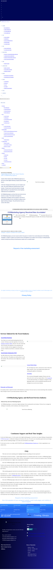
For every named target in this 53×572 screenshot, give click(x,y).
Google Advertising (7, 126)
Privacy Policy (26, 295)
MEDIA (3, 148)
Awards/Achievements (7, 161)
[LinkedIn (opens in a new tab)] (2, 11)
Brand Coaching (6, 143)
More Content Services (6, 546)
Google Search (6, 116)
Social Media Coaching (8, 144)
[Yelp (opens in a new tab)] (2, 15)
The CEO (5, 158)
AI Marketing (6, 117)
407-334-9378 (4, 1)
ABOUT (3, 153)
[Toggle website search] (2, 95)
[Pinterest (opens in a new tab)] (2, 7)
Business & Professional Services (9, 134)
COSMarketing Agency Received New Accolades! (26, 212)
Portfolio (5, 156)
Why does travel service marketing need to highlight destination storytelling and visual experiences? (21, 453)
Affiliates (3, 549)
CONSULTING (4, 141)
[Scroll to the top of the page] (1, 570)
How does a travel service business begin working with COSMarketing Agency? (17, 488)
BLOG (3, 163)
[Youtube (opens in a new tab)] (2, 13)
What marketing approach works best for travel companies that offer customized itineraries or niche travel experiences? (24, 471)
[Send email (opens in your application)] (2, 16)
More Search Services (6, 544)
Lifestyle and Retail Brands (8, 136)
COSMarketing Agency (5, 438)
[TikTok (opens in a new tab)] (2, 18)
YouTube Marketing (7, 111)
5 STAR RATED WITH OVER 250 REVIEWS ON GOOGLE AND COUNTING (30, 209)
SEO (3, 114)
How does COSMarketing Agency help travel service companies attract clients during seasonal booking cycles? (23, 479)
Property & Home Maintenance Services (10, 131)
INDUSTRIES (4, 129)
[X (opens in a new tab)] (2, 3)
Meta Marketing (6, 107)
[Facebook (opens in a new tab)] (2, 5)
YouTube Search (6, 122)
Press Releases (6, 121)
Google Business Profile (8, 119)
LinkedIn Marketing (7, 109)
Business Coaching (7, 146)
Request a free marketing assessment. (26, 498)
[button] (1, 219)
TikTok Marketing (7, 112)
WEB (3, 138)
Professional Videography (8, 149)
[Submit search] (10, 167)
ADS (3, 124)
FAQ (28, 526)
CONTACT (4, 165)
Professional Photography (8, 151)
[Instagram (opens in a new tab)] (2, 9)
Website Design (6, 139)
